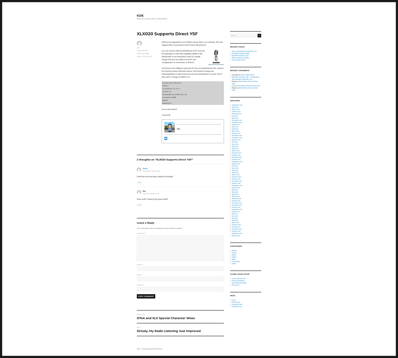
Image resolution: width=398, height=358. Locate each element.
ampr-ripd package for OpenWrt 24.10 (244, 51)
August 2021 (236, 125)
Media (234, 255)
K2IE (140, 15)
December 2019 (237, 157)
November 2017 (237, 205)
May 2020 (235, 146)
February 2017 (236, 225)
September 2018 (237, 185)
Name (140, 265)
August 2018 (236, 188)
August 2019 (236, 164)
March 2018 (236, 196)
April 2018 (235, 194)
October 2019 (236, 159)
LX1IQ (144, 56)
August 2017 (236, 212)
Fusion (139, 56)
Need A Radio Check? (238, 60)
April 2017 (235, 220)
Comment (141, 233)
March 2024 (236, 109)
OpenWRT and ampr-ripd (240, 55)
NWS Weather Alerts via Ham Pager (248, 86)
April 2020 (235, 148)
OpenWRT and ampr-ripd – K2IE (242, 77)
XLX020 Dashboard (238, 281)
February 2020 (236, 153)
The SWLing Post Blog (239, 283)
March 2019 (236, 175)
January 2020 (236, 155)
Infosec (234, 253)
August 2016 (236, 236)
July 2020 (235, 142)
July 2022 (235, 116)
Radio (139, 53)
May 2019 (235, 170)
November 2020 (237, 138)
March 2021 (236, 131)
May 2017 (235, 218)
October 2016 (236, 231)
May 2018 (235, 192)
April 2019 (235, 172)
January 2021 (236, 133)
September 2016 (237, 233)
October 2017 (236, 207)
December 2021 (237, 120)
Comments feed (237, 304)
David (145, 168)
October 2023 (236, 111)
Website (140, 285)
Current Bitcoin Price (239, 278)
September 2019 (237, 162)
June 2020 (235, 144)
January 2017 (236, 227)
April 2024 (235, 107)
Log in (234, 300)
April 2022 (235, 118)
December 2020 (237, 135)
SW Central (235, 285)
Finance (234, 250)
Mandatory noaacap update (241, 53)
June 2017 (235, 216)
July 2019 (235, 166)
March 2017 (236, 222)
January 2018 (236, 201)
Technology (145, 53)
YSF (151, 56)
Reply (139, 182)
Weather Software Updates (240, 58)
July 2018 (235, 190)
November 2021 (237, 122)
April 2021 (235, 129)
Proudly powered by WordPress (152, 349)
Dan (138, 48)
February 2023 (236, 114)
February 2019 (236, 177)
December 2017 (237, 203)
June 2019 (235, 168)
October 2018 (236, 183)
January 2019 (236, 179)
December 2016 (237, 229)
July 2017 (235, 214)
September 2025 (237, 105)
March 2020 (236, 151)
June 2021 (235, 127)
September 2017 (237, 209)
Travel (234, 264)
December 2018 (237, 181)
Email (140, 275)
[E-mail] (165, 139)
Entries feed (236, 302)
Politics (234, 257)
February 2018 (236, 199)
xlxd (147, 56)
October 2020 (236, 140)
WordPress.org (237, 306)
